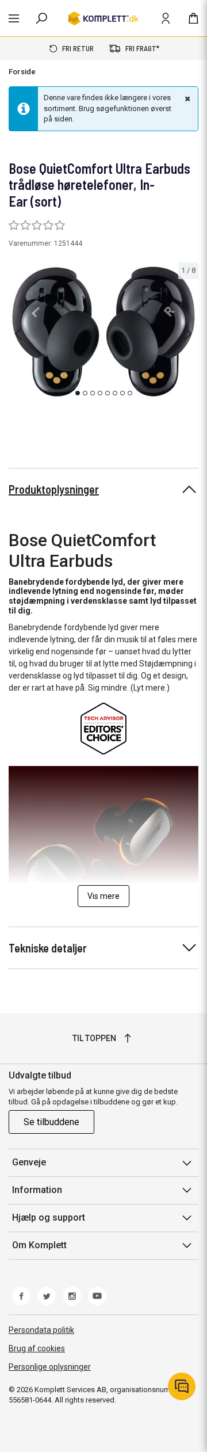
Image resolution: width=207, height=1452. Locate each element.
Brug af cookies (37, 1348)
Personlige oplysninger (50, 1366)
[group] (103, 331)
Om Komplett (39, 1245)
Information (37, 1189)
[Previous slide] (18, 333)
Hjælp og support (48, 1217)
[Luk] (186, 98)
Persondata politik (41, 1330)
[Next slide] (188, 333)
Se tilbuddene (51, 1121)
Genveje (29, 1162)
